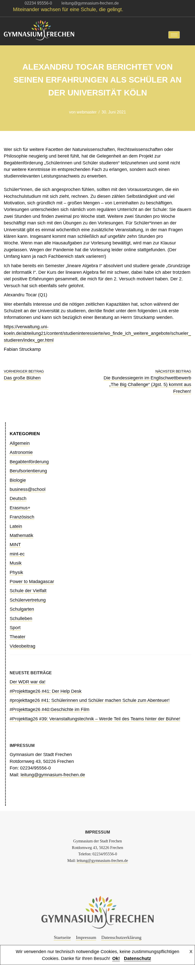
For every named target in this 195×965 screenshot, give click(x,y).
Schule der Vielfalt (28, 590)
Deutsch (18, 498)
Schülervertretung (28, 600)
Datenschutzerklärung (121, 937)
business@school (27, 489)
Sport (15, 627)
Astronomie (21, 452)
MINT (15, 544)
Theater (17, 636)
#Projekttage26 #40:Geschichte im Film (49, 709)
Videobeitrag (22, 646)
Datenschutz (137, 958)
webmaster (86, 112)
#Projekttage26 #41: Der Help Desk (46, 691)
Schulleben (21, 618)
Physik (16, 572)
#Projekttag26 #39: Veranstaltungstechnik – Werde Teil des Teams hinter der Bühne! (95, 718)
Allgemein (20, 443)
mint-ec (17, 553)
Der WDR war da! (27, 681)
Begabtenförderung (29, 461)
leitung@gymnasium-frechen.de (53, 774)
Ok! (116, 958)
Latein (16, 526)
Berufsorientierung (28, 470)
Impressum (86, 937)
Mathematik (21, 535)
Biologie (18, 480)
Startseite (62, 937)
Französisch (22, 516)
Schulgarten (22, 609)
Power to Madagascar (32, 581)
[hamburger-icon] (174, 34)
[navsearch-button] (187, 34)
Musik (16, 563)
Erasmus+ (20, 507)
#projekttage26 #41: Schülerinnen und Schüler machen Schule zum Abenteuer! (90, 700)
